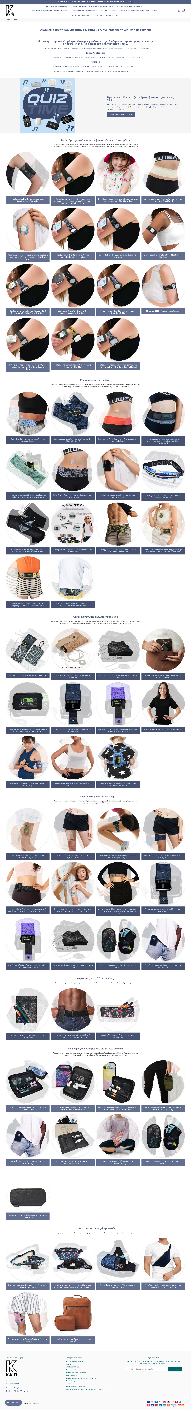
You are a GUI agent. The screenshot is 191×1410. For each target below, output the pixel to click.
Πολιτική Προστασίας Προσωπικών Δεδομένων (81, 1378)
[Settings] (179, 11)
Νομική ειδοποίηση (72, 1375)
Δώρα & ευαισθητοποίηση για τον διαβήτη (139, 11)
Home (8, 19)
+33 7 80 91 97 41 (14, 1380)
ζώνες (81, 57)
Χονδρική (69, 1364)
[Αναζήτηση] (175, 11)
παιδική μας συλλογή (77, 66)
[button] (183, 11)
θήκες (88, 57)
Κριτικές (68, 1384)
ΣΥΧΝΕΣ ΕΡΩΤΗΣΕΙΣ (73, 1367)
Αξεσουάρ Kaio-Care (81, 15)
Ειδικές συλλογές (108, 11)
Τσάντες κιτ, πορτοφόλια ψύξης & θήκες (49, 11)
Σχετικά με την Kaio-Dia (106, 15)
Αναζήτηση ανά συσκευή (56, 6)
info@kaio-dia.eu (14, 1383)
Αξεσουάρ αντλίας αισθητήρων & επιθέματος (92, 6)
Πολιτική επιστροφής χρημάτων (76, 1372)
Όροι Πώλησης (70, 1381)
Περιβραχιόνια (56, 57)
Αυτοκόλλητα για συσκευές (83, 11)
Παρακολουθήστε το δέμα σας (75, 1386)
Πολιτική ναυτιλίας (72, 1370)
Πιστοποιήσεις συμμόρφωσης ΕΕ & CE (78, 1361)
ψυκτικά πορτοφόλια (114, 57)
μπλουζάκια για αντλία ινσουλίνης (120, 48)
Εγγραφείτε (175, 1369)
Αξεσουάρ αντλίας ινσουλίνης (129, 6)
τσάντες (127, 57)
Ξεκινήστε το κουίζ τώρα (121, 115)
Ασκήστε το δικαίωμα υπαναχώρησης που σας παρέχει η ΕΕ (85, 1389)
